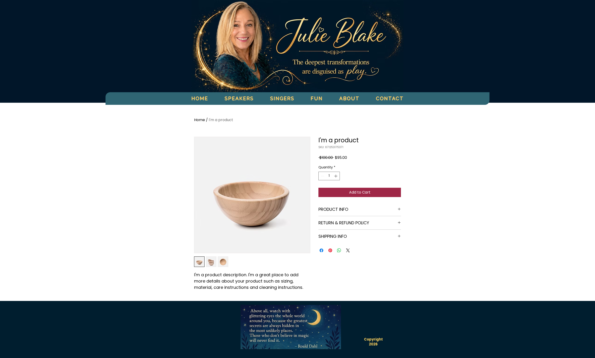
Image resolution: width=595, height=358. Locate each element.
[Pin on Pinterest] (330, 250)
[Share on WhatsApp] (339, 250)
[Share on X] (348, 250)
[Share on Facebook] (321, 250)
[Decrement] (322, 176)
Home (199, 120)
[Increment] (336, 176)
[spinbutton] (329, 176)
